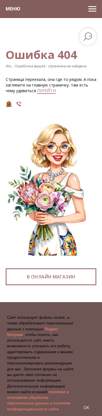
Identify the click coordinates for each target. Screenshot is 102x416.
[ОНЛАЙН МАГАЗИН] (9, 104)
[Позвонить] (19, 104)
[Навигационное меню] (92, 9)
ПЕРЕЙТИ (46, 90)
